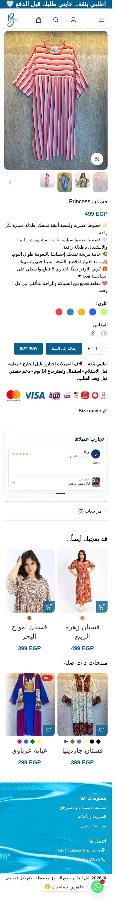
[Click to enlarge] (97, 159)
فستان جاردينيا (82, 750)
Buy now (28, 348)
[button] (102, 100)
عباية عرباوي (29, 750)
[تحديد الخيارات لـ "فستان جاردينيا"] (102, 730)
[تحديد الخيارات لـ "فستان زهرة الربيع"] (102, 607)
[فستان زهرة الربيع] (82, 580)
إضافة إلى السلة (64, 348)
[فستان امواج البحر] (29, 580)
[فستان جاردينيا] (82, 704)
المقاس (100, 324)
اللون (103, 303)
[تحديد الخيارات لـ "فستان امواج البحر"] (49, 607)
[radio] (104, 311)
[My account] (73, 19)
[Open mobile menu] (101, 19)
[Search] (56, 19)
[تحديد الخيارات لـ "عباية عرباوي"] (49, 730)
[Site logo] (11, 19)
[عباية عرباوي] (29, 704)
